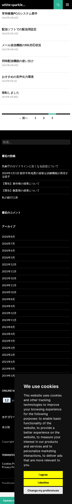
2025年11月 (9, 271)
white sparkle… (13, 5)
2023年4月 (8, 333)
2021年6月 (8, 361)
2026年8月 (8, 236)
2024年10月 (9, 292)
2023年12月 (9, 313)
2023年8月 (8, 327)
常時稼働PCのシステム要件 (19, 13)
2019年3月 (8, 375)
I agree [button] (43, 474)
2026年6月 (8, 250)
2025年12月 (9, 264)
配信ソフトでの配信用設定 (19, 29)
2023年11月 (9, 320)
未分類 (6, 427)
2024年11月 (9, 285)
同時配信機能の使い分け (18, 61)
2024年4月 (8, 306)
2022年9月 (8, 340)
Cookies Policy (11, 463)
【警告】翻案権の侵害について (21, 190)
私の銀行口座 (10, 197)
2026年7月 (8, 243)
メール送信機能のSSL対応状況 (21, 45)
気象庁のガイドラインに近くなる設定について (30, 166)
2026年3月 (8, 257)
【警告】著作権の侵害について (21, 183)
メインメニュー (67, 4)
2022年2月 (8, 354)
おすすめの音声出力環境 (18, 76)
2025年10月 (9, 278)
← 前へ (23, 117)
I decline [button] (43, 482)
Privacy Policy (10, 467)
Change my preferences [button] (43, 490)
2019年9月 (8, 368)
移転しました (10, 92)
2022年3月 (8, 347)
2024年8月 (8, 299)
